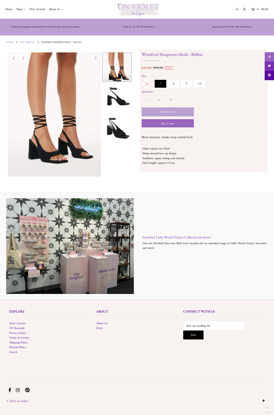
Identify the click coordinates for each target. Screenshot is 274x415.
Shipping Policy (18, 342)
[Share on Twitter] (269, 66)
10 (199, 83)
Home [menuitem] (9, 9)
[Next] (23, 58)
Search (13, 352)
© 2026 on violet (17, 401)
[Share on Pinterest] (269, 75)
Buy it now (167, 123)
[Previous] (14, 58)
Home (10, 42)
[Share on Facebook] (269, 57)
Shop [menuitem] (19, 9)
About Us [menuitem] (54, 9)
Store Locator (17, 323)
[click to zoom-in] (95, 58)
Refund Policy (17, 347)
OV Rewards (17, 328)
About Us (102, 323)
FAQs (99, 328)
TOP (267, 410)
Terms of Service (19, 337)
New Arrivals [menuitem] (37, 9)
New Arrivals (27, 42)
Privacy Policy (17, 333)
